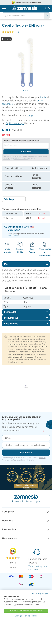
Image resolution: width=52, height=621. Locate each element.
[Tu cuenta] (46, 8)
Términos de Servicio (21, 159)
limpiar (43, 97)
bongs (30, 115)
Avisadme (26, 151)
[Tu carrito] (49, 8)
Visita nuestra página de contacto (37, 568)
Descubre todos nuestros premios (26, 486)
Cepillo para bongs (15, 123)
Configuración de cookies (26, 616)
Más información (13, 235)
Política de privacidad (40, 594)
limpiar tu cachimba (21, 280)
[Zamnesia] (24, 8)
